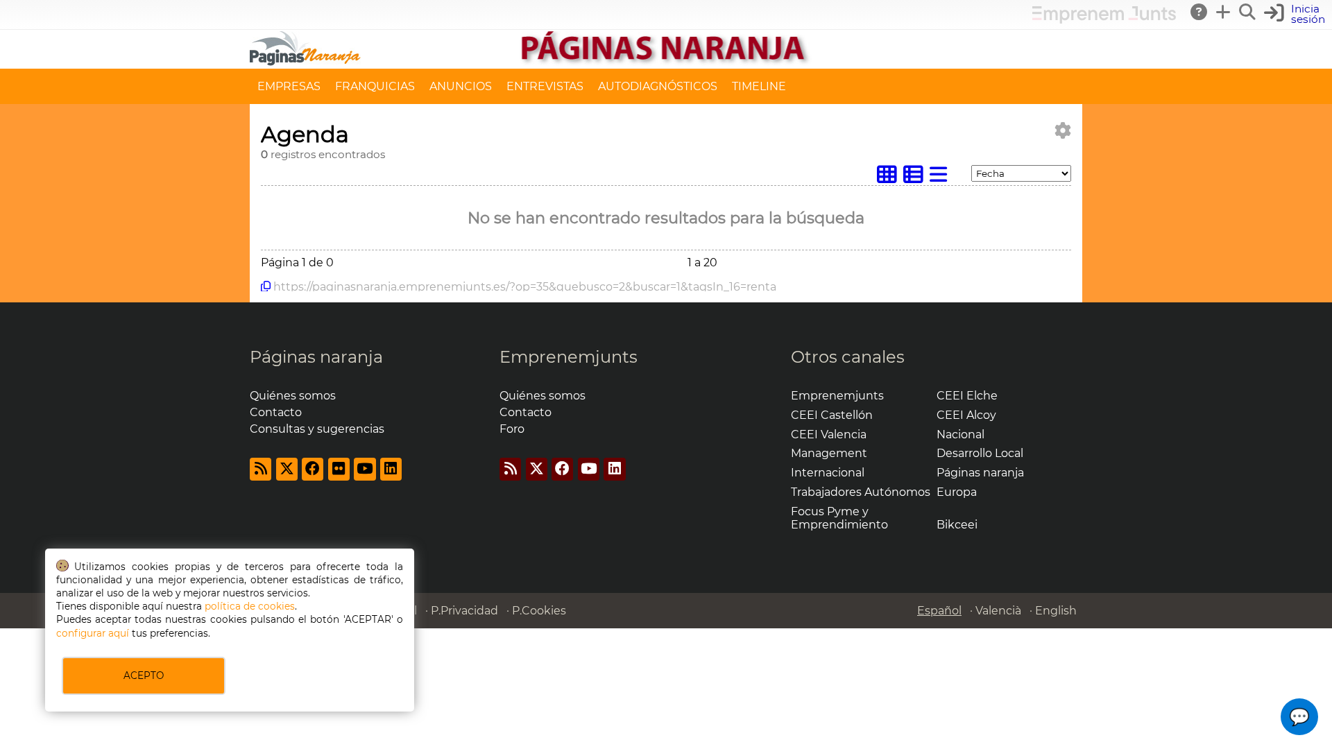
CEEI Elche (967, 395)
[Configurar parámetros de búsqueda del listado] (1062, 131)
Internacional (827, 472)
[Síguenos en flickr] (339, 469)
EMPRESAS (289, 86)
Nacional (960, 434)
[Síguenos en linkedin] (391, 469)
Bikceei (957, 524)
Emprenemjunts (569, 357)
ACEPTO (143, 675)
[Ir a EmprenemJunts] (1104, 19)
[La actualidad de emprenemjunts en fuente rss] (510, 469)
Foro (512, 429)
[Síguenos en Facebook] (312, 469)
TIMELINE (759, 86)
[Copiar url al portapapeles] (266, 286)
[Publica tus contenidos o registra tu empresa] (1224, 12)
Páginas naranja (316, 357)
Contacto (276, 412)
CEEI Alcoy (966, 415)
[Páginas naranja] (666, 62)
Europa (957, 492)
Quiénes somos (293, 395)
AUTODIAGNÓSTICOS (657, 86)
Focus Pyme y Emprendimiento (839, 518)
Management (829, 453)
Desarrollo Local (980, 453)
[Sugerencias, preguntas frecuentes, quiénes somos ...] (1199, 12)
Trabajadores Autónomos (860, 492)
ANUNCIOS (460, 86)
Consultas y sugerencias (317, 429)
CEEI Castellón (832, 415)
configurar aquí (92, 633)
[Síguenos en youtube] (364, 469)
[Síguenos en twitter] (287, 469)
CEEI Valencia (828, 434)
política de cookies (250, 606)
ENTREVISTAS (544, 86)
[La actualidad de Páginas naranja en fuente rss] (260, 469)
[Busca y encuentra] (1248, 12)
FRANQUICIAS (375, 86)
